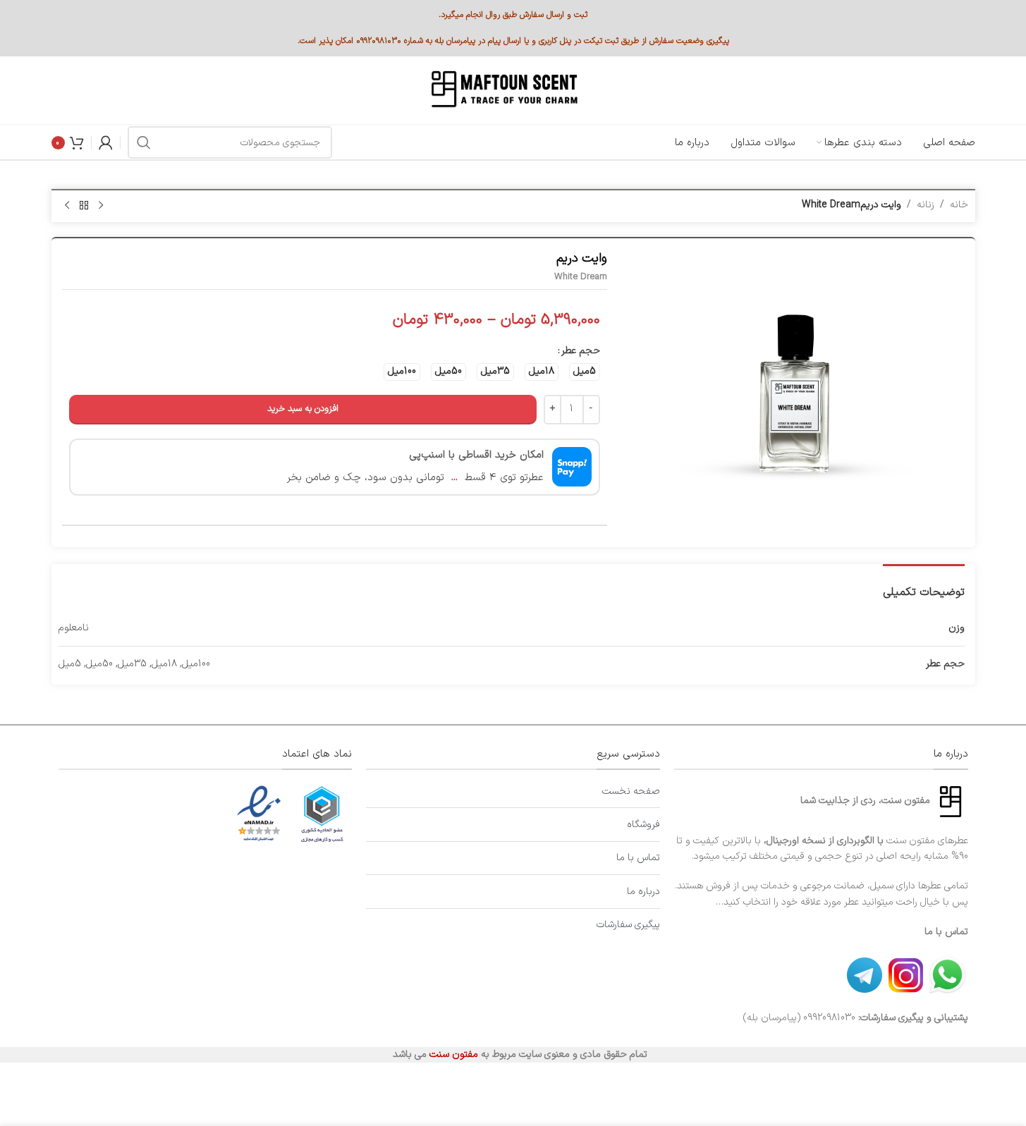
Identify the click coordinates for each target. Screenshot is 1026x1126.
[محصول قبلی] (100, 205)
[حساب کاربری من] (106, 142)
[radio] (584, 372)
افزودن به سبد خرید (302, 409)
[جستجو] (144, 142)
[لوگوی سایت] (503, 89)
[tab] (924, 585)
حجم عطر (580, 350)
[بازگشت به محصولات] (83, 205)
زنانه (925, 204)
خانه (959, 204)
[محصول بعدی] (67, 205)
